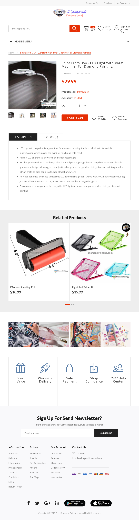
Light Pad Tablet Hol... (84, 287)
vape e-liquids (51, 1)
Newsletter (35, 453)
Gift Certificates (38, 462)
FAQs (11, 481)
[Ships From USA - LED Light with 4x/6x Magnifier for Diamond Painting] (11, 114)
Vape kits (30, 1)
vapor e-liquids (95, 1)
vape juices (73, 1)
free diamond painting (67, 513)
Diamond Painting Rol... (23, 287)
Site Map (34, 477)
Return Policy (15, 486)
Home (11, 52)
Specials (34, 472)
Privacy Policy (15, 467)
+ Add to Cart (75, 117)
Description (23, 137)
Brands (33, 458)
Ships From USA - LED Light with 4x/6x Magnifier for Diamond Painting (55, 52)
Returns (55, 458)
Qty (63, 105)
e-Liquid (39, 1)
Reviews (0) (50, 137)
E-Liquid (83, 1)
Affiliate (33, 467)
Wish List (55, 472)
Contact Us (56, 453)
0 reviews (68, 73)
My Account (57, 462)
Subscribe (106, 433)
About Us (13, 453)
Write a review (83, 73)
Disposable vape (111, 1)
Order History (58, 467)
